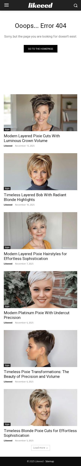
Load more (39, 447)
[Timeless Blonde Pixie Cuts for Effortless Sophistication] (40, 407)
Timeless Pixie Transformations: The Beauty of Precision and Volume (36, 374)
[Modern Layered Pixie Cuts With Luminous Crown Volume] (40, 112)
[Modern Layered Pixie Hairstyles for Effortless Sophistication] (40, 230)
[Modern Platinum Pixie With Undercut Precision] (40, 289)
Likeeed (8, 145)
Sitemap (49, 461)
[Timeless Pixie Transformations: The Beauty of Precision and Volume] (40, 348)
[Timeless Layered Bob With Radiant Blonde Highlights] (40, 171)
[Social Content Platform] (40, 5)
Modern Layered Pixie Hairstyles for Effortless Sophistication (35, 256)
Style (7, 129)
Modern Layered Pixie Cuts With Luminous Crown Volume (32, 138)
